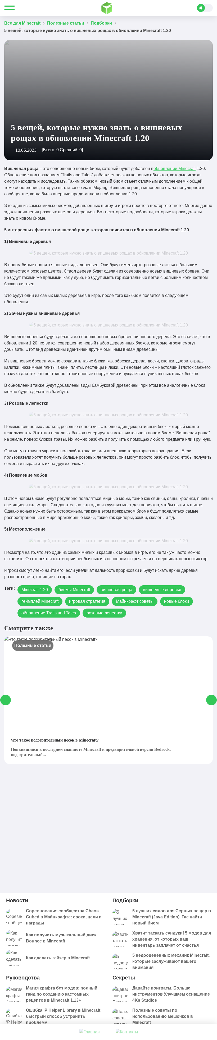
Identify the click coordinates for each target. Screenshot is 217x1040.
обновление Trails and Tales (48, 613)
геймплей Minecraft (39, 601)
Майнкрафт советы (134, 601)
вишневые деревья (162, 589)
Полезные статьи (32, 645)
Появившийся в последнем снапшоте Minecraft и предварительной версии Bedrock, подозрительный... (91, 752)
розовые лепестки (104, 613)
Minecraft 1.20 (34, 589)
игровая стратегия (87, 601)
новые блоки (176, 601)
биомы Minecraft (74, 589)
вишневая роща (116, 589)
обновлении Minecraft (174, 168)
